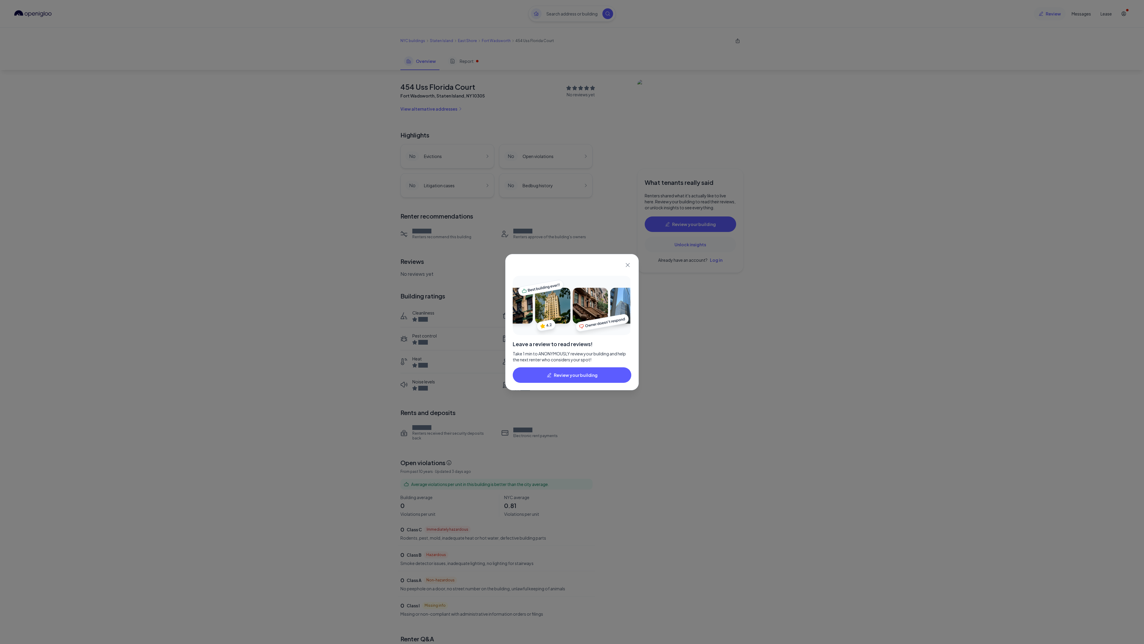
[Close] (628, 265)
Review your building (576, 375)
